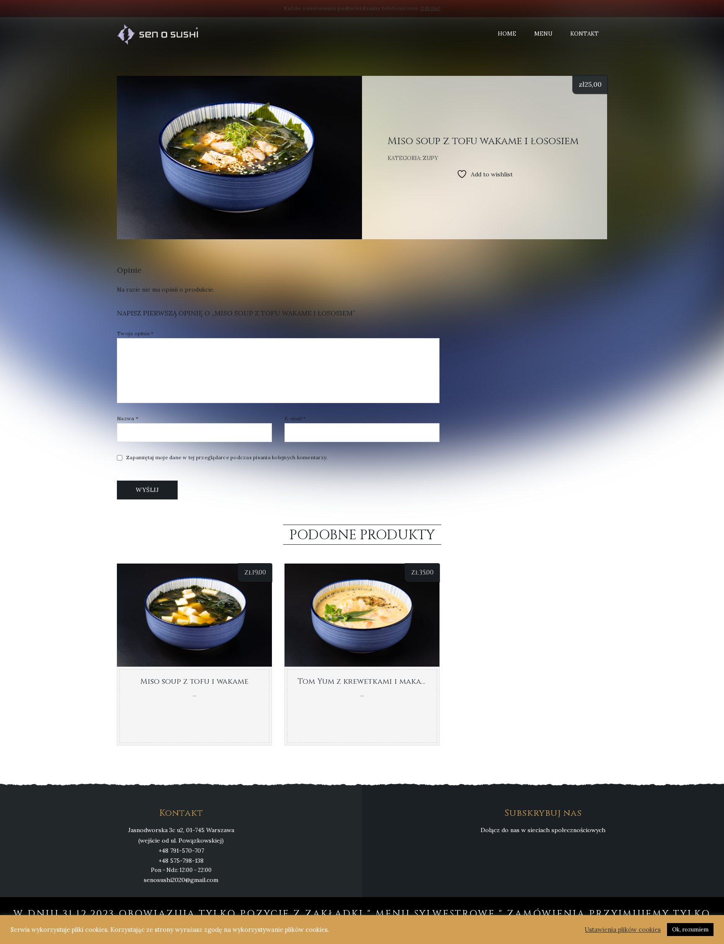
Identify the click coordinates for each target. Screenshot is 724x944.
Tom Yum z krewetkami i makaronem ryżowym (392, 681)
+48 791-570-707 (181, 850)
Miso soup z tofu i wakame (194, 681)
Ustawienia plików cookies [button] (623, 930)
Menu (543, 33)
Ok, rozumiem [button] (690, 929)
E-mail (294, 418)
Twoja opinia (135, 333)
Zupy (430, 158)
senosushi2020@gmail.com (181, 880)
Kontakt (584, 33)
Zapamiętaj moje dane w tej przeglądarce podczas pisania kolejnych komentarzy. (227, 457)
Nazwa (127, 418)
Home (507, 33)
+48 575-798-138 (181, 860)
